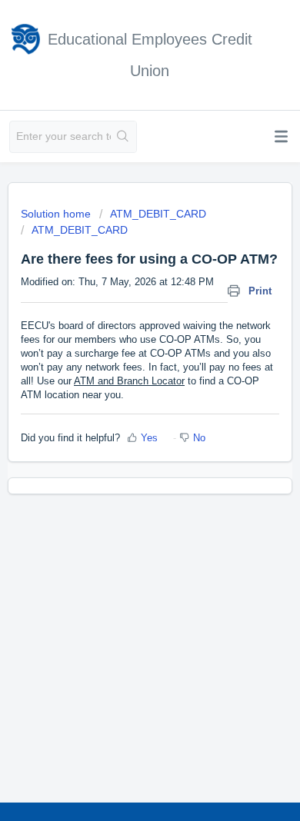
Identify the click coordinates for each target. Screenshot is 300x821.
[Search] (123, 136)
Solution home (57, 214)
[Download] (121, 399)
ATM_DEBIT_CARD (158, 214)
